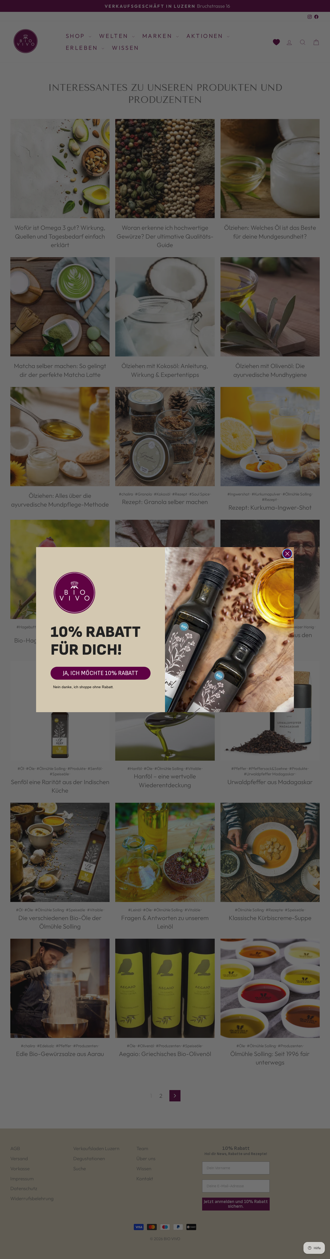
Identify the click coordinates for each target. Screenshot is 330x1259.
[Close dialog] (287, 553)
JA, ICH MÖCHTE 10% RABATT (100, 673)
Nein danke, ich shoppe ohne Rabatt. (83, 687)
